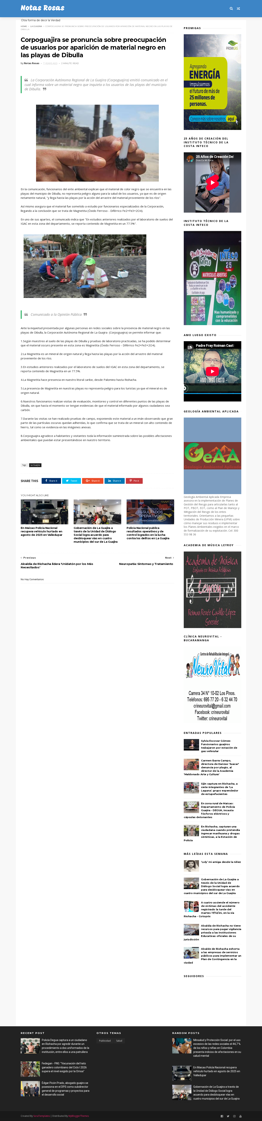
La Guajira (36, 26)
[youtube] (240, 1116)
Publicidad (105, 1040)
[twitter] (228, 1116)
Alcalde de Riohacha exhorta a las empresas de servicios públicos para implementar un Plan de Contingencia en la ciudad (212, 955)
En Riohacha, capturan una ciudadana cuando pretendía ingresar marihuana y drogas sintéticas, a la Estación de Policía (212, 833)
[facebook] (222, 1116)
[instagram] (234, 1116)
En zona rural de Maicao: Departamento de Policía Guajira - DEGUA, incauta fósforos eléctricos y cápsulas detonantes (209, 810)
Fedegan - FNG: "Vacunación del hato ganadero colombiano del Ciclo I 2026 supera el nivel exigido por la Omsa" (64, 1067)
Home (24, 26)
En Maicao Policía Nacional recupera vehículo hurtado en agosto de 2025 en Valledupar (41, 531)
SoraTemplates (41, 1116)
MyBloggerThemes (78, 1116)
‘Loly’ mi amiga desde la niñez (221, 861)
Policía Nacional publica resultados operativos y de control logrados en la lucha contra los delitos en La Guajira (148, 533)
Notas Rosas (42, 8)
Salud (119, 1040)
